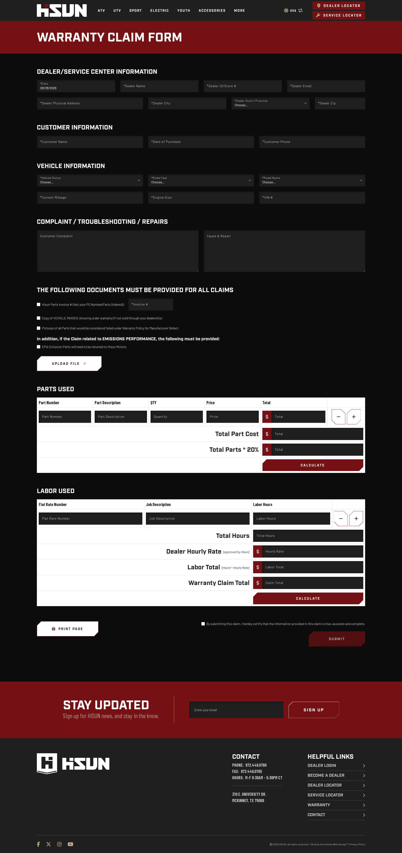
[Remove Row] (338, 416)
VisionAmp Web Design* (333, 844)
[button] (339, 5)
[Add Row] (354, 416)
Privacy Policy (357, 844)
